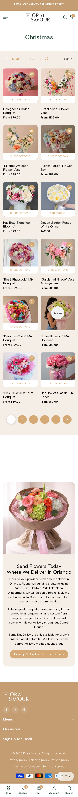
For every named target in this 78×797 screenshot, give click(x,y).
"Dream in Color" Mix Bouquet (17, 338)
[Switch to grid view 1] (39, 58)
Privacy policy (18, 760)
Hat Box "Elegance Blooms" (16, 224)
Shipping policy (39, 760)
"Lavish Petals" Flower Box (56, 167)
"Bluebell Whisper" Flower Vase (16, 167)
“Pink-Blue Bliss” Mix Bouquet (18, 395)
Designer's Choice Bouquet (16, 111)
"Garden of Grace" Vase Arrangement (58, 281)
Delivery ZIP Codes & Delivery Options (39, 654)
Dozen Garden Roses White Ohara (56, 224)
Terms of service (53, 766)
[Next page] (67, 419)
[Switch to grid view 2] (46, 58)
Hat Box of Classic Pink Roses (57, 395)
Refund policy (60, 760)
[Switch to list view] (32, 58)
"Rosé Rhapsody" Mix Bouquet (18, 281)
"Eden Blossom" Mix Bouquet (55, 338)
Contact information (27, 766)
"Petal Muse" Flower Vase (55, 111)
